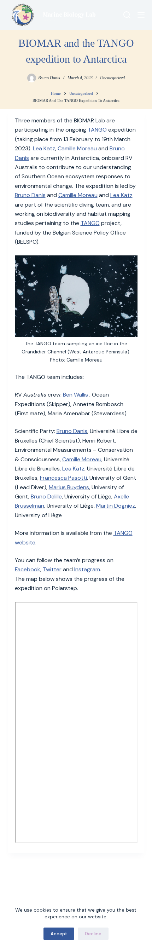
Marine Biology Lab (69, 14)
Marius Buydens (69, 487)
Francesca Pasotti (63, 477)
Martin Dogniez (115, 505)
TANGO (97, 129)
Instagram (87, 569)
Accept (59, 934)
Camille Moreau (77, 148)
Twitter (52, 569)
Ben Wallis (75, 394)
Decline (93, 934)
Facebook (27, 569)
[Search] (126, 14)
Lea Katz (44, 148)
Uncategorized (112, 77)
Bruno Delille (46, 496)
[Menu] (141, 14)
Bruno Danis (30, 195)
